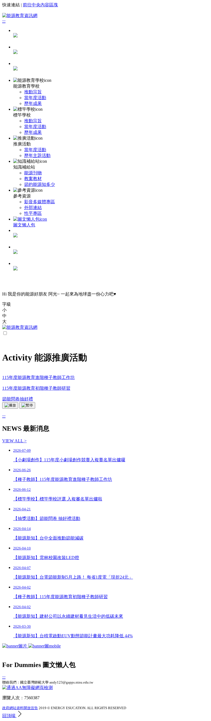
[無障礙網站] (27, 687)
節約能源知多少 (39, 184)
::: (3, 21)
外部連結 (33, 207)
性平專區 (33, 213)
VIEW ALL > (14, 440)
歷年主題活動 (37, 155)
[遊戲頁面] (31, 646)
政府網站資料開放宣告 (20, 708)
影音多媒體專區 (39, 201)
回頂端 (9, 715)
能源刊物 (33, 172)
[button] (105, 310)
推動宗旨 (33, 92)
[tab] (111, 53)
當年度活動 (35, 97)
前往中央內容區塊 (40, 4)
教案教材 (33, 178)
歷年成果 (33, 103)
